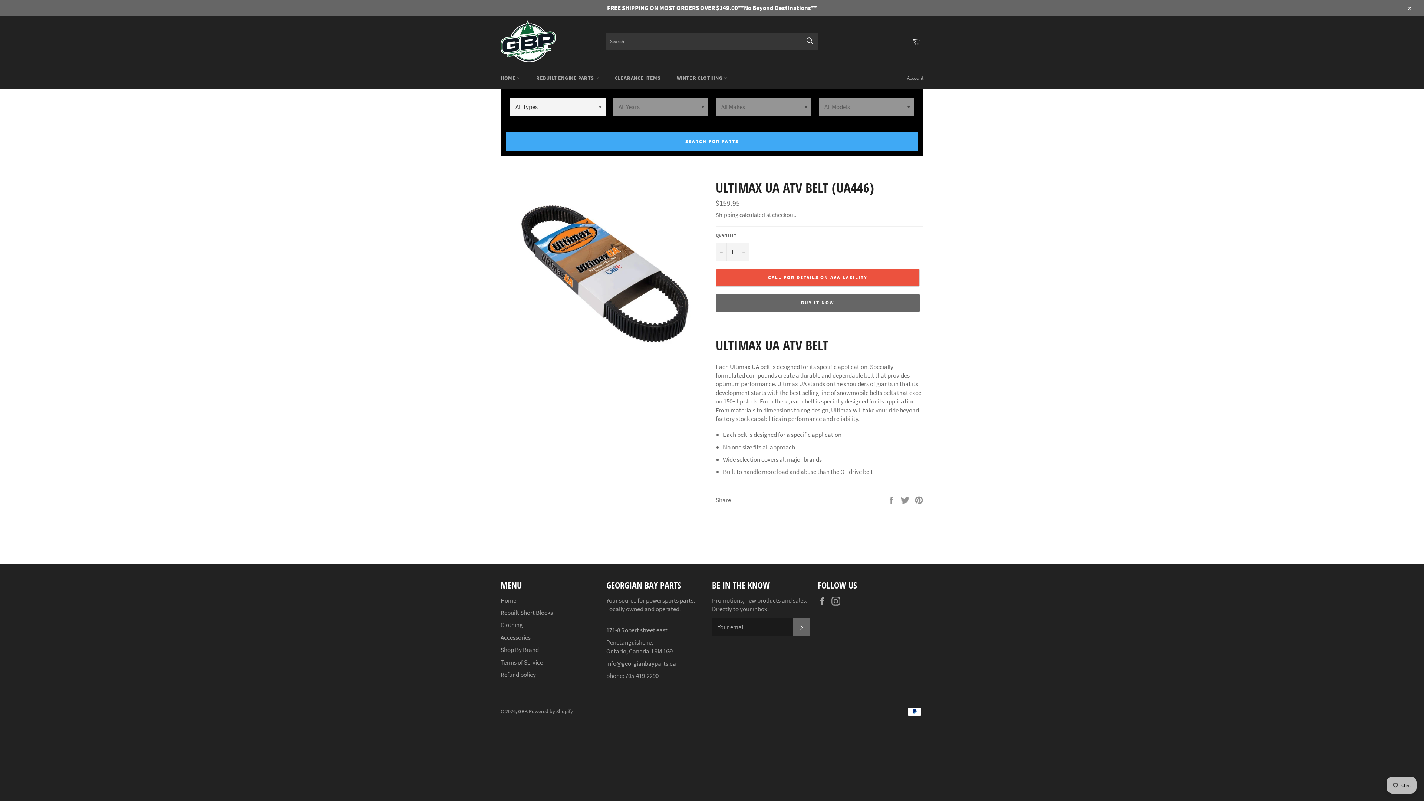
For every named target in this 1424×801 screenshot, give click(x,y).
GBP (522, 711)
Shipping (727, 214)
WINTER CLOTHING (700, 78)
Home (509, 78)
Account (915, 78)
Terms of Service (522, 662)
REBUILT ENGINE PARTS (566, 78)
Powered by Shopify (551, 711)
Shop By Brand (520, 650)
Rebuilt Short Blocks (527, 613)
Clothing (512, 625)
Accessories (516, 637)
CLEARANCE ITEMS (638, 78)
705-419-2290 (642, 676)
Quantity (726, 235)
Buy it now (817, 303)
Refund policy (518, 674)
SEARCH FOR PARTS (711, 141)
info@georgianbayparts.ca (641, 663)
